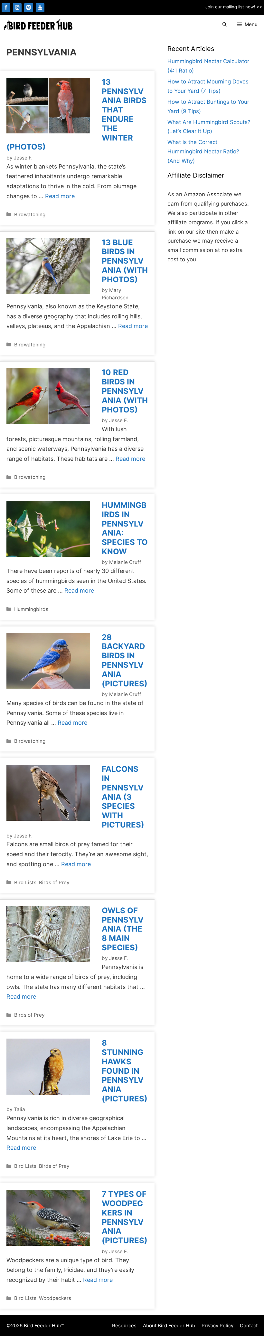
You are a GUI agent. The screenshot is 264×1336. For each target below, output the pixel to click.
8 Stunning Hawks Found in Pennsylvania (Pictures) (124, 1070)
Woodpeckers (55, 1298)
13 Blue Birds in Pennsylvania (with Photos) (125, 261)
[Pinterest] (28, 7)
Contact (249, 1325)
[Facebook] (6, 7)
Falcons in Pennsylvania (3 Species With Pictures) (123, 796)
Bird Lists (25, 882)
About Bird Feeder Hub (169, 1325)
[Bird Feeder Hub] (38, 24)
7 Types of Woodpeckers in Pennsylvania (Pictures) (124, 1217)
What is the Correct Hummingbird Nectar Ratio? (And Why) (203, 151)
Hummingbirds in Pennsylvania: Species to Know (125, 528)
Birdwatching (29, 214)
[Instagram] (17, 7)
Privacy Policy (217, 1325)
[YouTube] (40, 7)
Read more (60, 196)
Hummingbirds (31, 609)
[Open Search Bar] (225, 24)
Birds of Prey (54, 882)
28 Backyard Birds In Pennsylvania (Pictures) (124, 660)
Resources (124, 1325)
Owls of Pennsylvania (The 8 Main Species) (123, 929)
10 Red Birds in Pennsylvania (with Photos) (125, 391)
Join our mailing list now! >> (233, 6)
